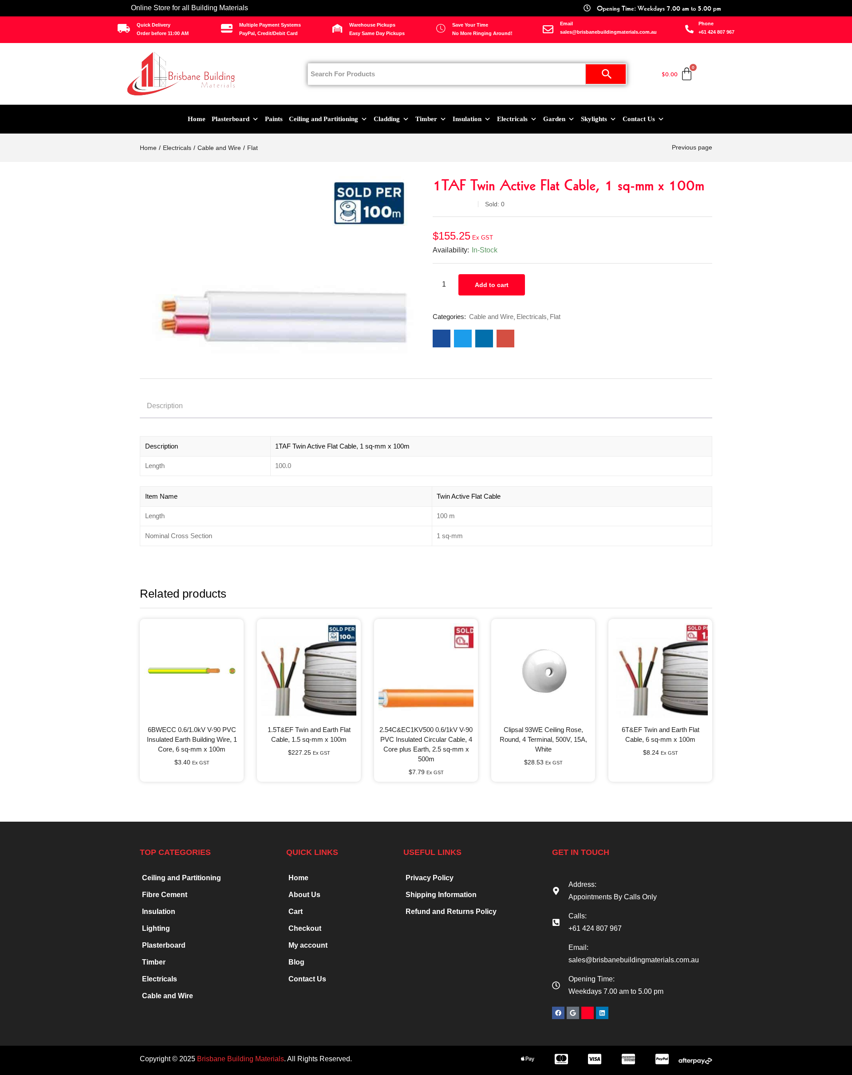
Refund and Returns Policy (451, 911)
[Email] (548, 29)
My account (307, 945)
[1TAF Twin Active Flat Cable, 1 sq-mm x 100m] (441, 338)
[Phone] (689, 29)
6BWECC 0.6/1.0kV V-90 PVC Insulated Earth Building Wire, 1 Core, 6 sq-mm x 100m (192, 739)
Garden (554, 118)
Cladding (387, 118)
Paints (274, 118)
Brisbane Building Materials (240, 1059)
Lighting (156, 928)
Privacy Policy (430, 878)
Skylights (594, 118)
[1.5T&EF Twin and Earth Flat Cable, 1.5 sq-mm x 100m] (308, 670)
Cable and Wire (219, 147)
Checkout (304, 928)
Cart (295, 911)
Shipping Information (441, 894)
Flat (252, 147)
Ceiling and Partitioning (323, 118)
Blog (296, 962)
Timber (426, 118)
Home (196, 118)
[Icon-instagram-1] (587, 1013)
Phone (706, 23)
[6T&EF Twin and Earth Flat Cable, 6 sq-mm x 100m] (660, 670)
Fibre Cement (164, 894)
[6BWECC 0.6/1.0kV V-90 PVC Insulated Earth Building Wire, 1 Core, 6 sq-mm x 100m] (191, 670)
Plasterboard (230, 118)
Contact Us (639, 118)
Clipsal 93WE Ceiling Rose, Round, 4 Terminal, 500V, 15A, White (543, 739)
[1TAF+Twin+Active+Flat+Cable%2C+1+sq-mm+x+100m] (463, 338)
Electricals (512, 118)
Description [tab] (165, 406)
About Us (304, 894)
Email (566, 23)
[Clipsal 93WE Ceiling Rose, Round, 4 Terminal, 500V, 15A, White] (543, 670)
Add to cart (492, 284)
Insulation (467, 118)
